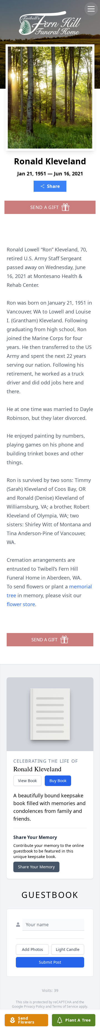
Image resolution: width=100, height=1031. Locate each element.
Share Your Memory (36, 866)
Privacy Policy (34, 1006)
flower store (21, 604)
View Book (27, 780)
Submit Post (50, 962)
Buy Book (57, 780)
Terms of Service (65, 1006)
